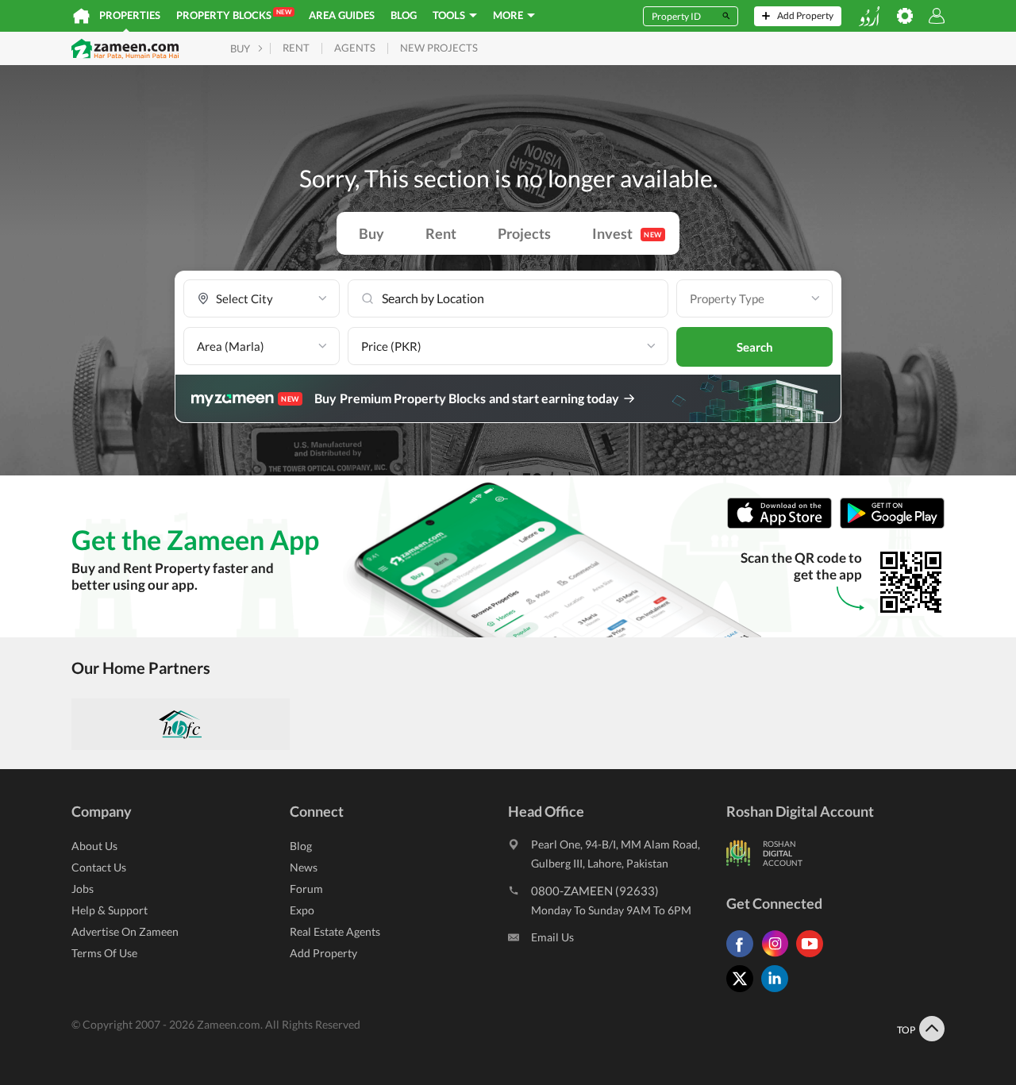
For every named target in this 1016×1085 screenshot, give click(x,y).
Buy (371, 233)
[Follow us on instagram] (778, 957)
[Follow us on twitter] (743, 991)
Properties (129, 15)
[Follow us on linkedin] (778, 991)
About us (94, 845)
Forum (306, 888)
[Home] (81, 16)
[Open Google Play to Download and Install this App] (892, 525)
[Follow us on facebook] (743, 957)
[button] (261, 299)
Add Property (323, 953)
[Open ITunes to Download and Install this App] (783, 525)
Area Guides (342, 15)
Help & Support (109, 910)
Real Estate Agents (335, 931)
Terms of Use (104, 953)
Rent (440, 233)
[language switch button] (869, 16)
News (304, 867)
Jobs (82, 888)
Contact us (98, 867)
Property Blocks (233, 14)
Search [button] (755, 347)
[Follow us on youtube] (813, 957)
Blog (404, 15)
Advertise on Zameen (125, 931)
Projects (524, 233)
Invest (627, 233)
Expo (302, 910)
